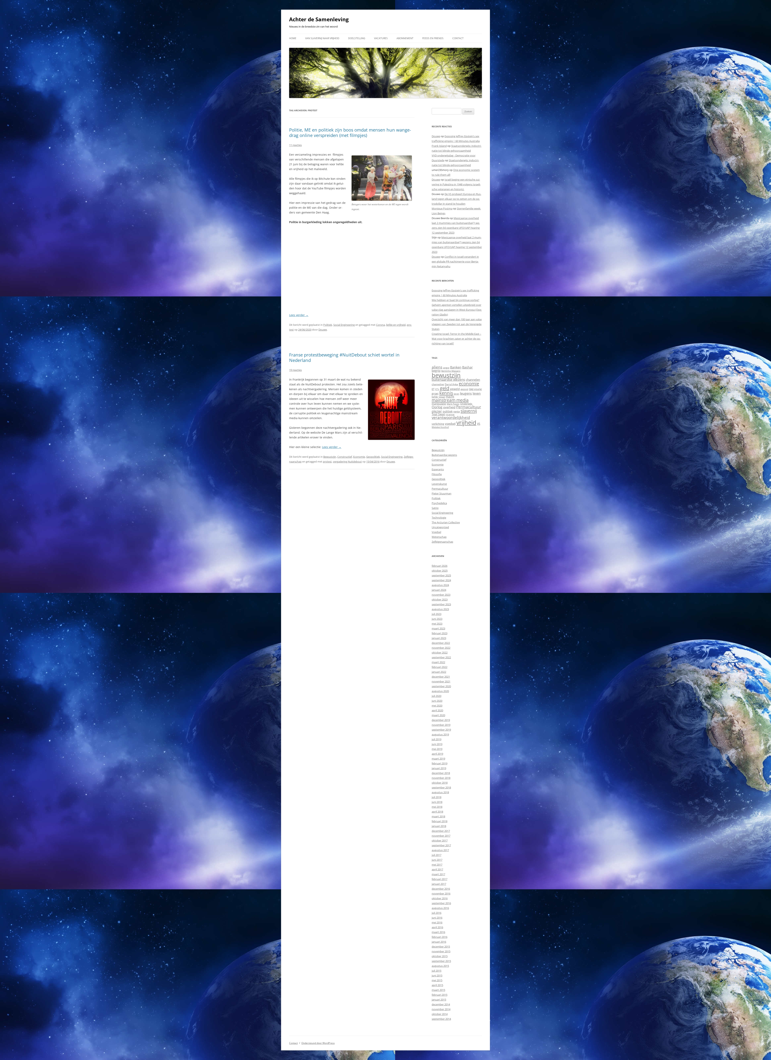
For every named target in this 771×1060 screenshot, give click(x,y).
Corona (380, 325)
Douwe (322, 329)
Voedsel (436, 532)
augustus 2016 (440, 908)
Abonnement (405, 38)
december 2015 (441, 946)
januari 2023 (439, 638)
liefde (435, 396)
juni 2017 (437, 860)
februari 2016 (439, 937)
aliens (437, 367)
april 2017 (437, 869)
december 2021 (441, 676)
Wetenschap (439, 537)
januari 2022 (439, 672)
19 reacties (295, 370)
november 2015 (441, 951)
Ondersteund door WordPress (318, 1043)
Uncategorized (440, 527)
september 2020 (441, 686)
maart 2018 (438, 816)
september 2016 (441, 903)
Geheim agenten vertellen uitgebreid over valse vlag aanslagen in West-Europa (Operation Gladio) (457, 309)
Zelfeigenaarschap (442, 541)
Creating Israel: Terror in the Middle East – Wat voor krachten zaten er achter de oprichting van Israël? (456, 338)
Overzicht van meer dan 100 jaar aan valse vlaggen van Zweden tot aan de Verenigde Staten (457, 324)
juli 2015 (436, 970)
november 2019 (441, 725)
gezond (464, 389)
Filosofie (437, 474)
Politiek (327, 325)
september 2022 (441, 657)
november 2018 (441, 778)
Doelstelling (356, 38)
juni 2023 (437, 619)
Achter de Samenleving (319, 19)
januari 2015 (439, 999)
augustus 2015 (440, 966)
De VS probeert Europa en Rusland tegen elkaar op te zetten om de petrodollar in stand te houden (456, 198)
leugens (466, 393)
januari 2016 (439, 942)
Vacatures (381, 38)
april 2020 (437, 710)
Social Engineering (344, 325)
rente (456, 411)
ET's (437, 389)
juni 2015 (437, 975)
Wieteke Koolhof (440, 427)
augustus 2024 (440, 585)
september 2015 (441, 961)
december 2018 (441, 773)
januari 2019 (439, 768)
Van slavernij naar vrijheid (322, 38)
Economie (359, 457)
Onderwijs (466, 403)
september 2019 (441, 729)
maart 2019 (438, 758)
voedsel (450, 424)
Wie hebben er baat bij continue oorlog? (455, 300)
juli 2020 (436, 696)
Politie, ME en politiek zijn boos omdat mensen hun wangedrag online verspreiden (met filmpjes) (350, 132)
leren (456, 393)
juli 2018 (436, 797)
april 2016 (437, 927)
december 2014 (441, 1004)
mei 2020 (437, 705)
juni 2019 (437, 744)
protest (327, 461)
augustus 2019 (440, 734)
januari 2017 (439, 884)
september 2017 (441, 845)
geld (444, 388)
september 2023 (441, 604)
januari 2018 (439, 826)
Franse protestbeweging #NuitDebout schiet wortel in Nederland (344, 357)
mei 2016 (437, 922)
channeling (438, 384)
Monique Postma (442, 208)
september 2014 (441, 1019)
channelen (473, 380)
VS (478, 424)
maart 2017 (438, 874)
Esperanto (438, 469)
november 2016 (441, 893)
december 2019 (441, 720)
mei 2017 (437, 864)
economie (469, 383)
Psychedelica (439, 503)
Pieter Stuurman (441, 493)
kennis (446, 393)
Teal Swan (438, 414)
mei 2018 (437, 807)
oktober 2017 (440, 840)
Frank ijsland (439, 146)
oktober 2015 (440, 956)
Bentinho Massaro (450, 370)
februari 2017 (439, 879)
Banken (455, 367)
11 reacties (295, 145)
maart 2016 (438, 932)
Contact (458, 38)
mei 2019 (437, 749)
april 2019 (437, 754)
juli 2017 (436, 855)
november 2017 (441, 835)
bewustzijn (446, 375)
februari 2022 (439, 667)
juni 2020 (437, 701)
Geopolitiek (373, 457)
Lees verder (298, 315)
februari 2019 (439, 763)
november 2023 (441, 594)
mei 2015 (437, 980)
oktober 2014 (440, 1014)
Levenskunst (439, 484)
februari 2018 (439, 821)
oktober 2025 (440, 570)
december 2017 (441, 831)
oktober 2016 (440, 898)
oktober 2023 (440, 599)
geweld (455, 389)
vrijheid (466, 423)
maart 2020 (438, 715)
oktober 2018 (440, 782)
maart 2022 (438, 662)
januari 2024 (439, 590)
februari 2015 (439, 995)
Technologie (439, 517)
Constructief (344, 457)
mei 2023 (437, 623)
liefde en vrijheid (396, 325)
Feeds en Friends (433, 38)
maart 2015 (438, 990)
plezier (437, 411)
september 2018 (441, 787)
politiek (448, 411)
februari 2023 (439, 633)
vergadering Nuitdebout (347, 461)
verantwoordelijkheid (451, 417)
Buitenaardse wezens (444, 455)
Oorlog (437, 407)
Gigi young (475, 389)
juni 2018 (437, 802)
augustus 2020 (440, 691)
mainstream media (450, 400)
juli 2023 (436, 614)
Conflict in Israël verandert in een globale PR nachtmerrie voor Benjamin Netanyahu (455, 261)
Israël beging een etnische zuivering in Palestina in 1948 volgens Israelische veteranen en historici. (456, 184)
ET (433, 389)
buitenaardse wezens (448, 379)
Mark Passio (453, 403)
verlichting (438, 424)
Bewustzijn (329, 457)
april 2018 (437, 811)
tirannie (450, 414)
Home (292, 38)
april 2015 (437, 985)
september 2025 (441, 575)
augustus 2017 (440, 850)
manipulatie (439, 403)
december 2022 (441, 643)
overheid (449, 407)
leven (477, 393)
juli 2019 (436, 739)
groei (435, 393)
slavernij (469, 411)
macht (450, 396)
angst (446, 367)
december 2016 (441, 888)
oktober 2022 (440, 652)
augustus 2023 (440, 609)
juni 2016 (437, 917)
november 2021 (441, 681)
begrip (436, 371)
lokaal (442, 396)
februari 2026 (439, 566)
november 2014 (441, 1009)
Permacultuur (468, 406)
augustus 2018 (440, 792)
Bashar (467, 367)
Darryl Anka (451, 384)
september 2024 (441, 580)
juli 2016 (436, 913)
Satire (435, 508)
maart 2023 (438, 628)
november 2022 (441, 647)
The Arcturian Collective (446, 522)
